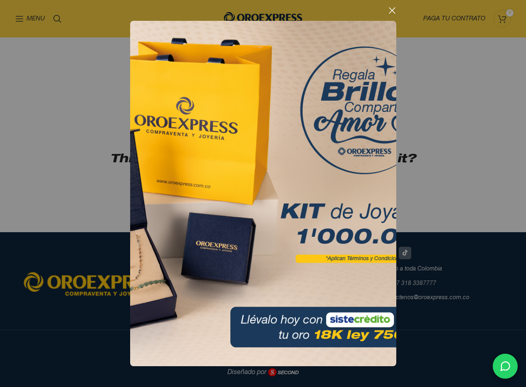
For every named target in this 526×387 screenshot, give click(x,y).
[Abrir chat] (505, 366)
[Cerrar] (392, 10)
